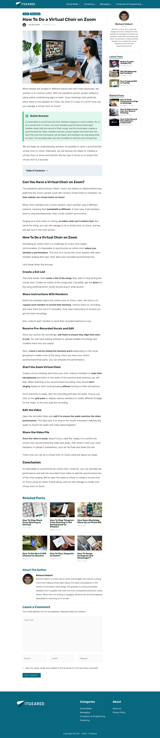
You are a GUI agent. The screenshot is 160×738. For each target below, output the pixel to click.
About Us (117, 708)
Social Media (86, 708)
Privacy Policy (119, 712)
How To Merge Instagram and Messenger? (85, 555)
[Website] (90, 659)
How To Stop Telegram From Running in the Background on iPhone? (62, 523)
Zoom (26, 14)
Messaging (35, 14)
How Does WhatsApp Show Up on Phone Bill (89, 521)
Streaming (84, 720)
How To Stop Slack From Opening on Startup (32, 522)
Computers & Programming (92, 716)
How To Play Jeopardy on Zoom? (62, 554)
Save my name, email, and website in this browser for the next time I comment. (62, 668)
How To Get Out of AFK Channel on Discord (34, 554)
